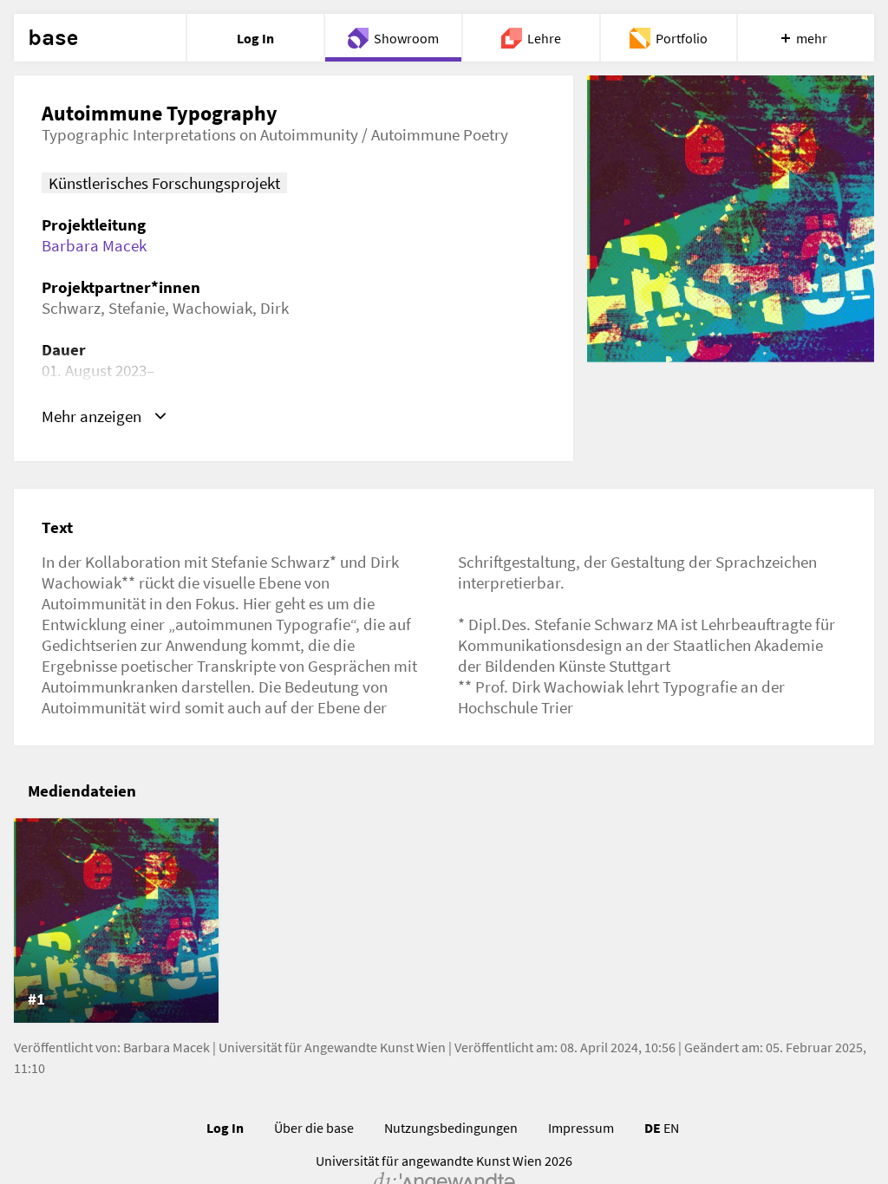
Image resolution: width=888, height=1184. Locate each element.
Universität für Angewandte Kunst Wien (332, 1047)
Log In (225, 1127)
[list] (444, 920)
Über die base (314, 1127)
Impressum (581, 1127)
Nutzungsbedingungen (451, 1127)
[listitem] (116, 920)
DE (652, 1127)
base (53, 38)
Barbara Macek (94, 245)
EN (671, 1127)
